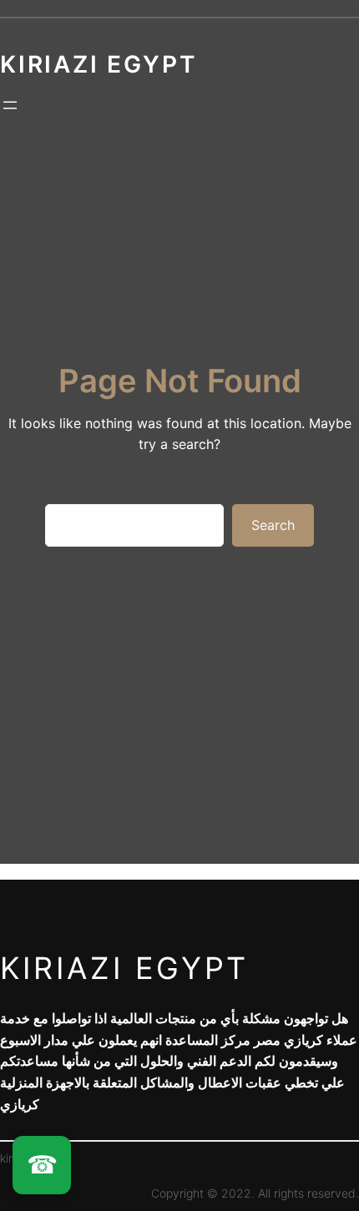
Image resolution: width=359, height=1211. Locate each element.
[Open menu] (10, 105)
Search (273, 525)
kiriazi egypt (124, 968)
